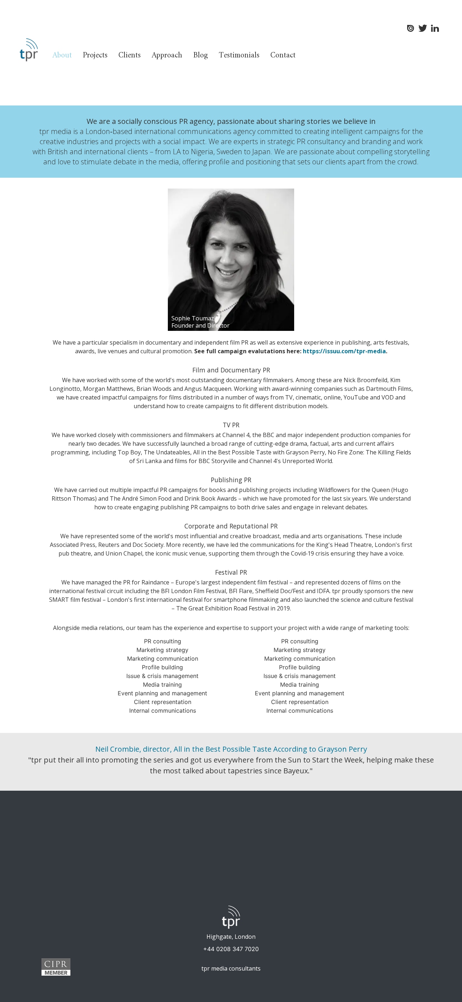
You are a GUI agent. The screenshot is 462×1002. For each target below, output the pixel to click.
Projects (95, 55)
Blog (200, 55)
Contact (283, 55)
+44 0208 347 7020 (231, 949)
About (62, 55)
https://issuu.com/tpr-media (344, 351)
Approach (167, 55)
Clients (129, 55)
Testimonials (239, 55)
